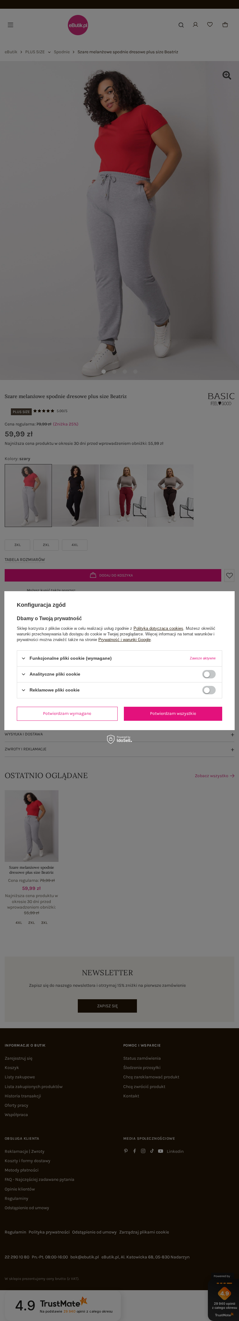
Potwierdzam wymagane (67, 713)
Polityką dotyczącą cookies (158, 628)
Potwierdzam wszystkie (173, 713)
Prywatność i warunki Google (124, 639)
